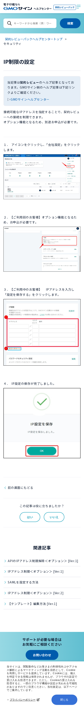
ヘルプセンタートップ (4, 61)
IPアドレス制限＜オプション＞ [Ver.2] (36, 593)
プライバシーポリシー (23, 699)
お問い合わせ (42, 655)
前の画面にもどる (20, 487)
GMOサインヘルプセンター (30, 99)
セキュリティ (12, 43)
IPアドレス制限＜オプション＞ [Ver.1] (36, 571)
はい (30, 517)
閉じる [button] (64, 699)
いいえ (54, 517)
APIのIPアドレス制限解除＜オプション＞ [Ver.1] (43, 561)
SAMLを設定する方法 (23, 582)
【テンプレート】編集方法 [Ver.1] (32, 604)
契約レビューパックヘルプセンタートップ (33, 39)
